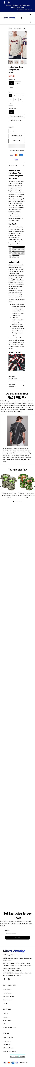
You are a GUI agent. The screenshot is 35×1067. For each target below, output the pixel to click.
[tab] (13, 501)
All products (17, 29)
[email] (24, 10)
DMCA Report (23, 1062)
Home (10, 29)
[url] (17, 460)
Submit (17, 938)
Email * (7, 931)
